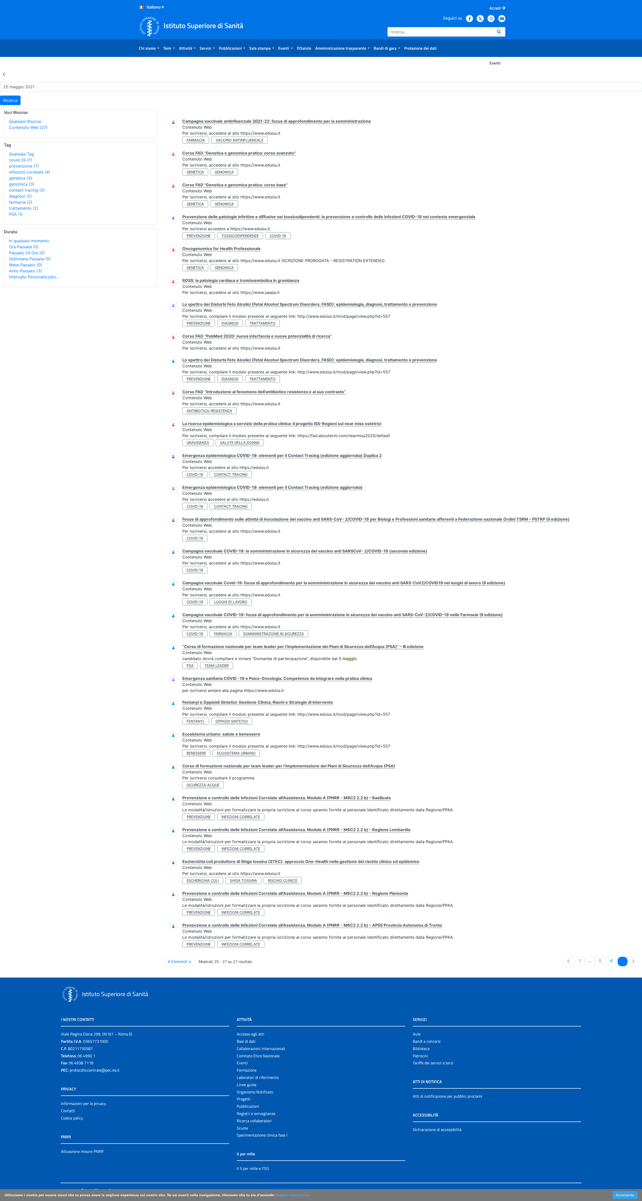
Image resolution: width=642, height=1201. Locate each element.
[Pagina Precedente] (568, 961)
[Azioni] (141, 7)
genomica (21, 184)
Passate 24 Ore (27, 252)
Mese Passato (25, 264)
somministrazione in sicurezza (273, 633)
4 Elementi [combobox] (178, 961)
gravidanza (198, 442)
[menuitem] (149, 48)
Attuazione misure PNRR (82, 1151)
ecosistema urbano (236, 753)
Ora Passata (24, 246)
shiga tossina (243, 880)
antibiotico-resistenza (209, 411)
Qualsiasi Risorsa (25, 121)
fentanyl (196, 721)
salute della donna (240, 442)
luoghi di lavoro (230, 602)
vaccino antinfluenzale (239, 140)
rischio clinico (282, 880)
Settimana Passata (30, 258)
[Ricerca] (499, 32)
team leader (216, 665)
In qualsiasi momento (29, 240)
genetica (20, 178)
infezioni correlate (29, 172)
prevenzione (24, 166)
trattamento (23, 208)
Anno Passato (25, 270)
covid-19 (20, 160)
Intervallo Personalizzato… (34, 276)
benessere (196, 753)
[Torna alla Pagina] (4, 74)
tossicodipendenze (240, 235)
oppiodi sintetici (231, 721)
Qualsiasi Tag (21, 153)
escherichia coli (203, 880)
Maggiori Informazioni (292, 1195)
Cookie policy (72, 1118)
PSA (16, 214)
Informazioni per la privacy (83, 1103)
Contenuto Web (28, 127)
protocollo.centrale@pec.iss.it (95, 1070)
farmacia (20, 202)
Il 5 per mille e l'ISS (253, 1168)
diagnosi (20, 196)
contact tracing (27, 190)
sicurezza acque (203, 785)
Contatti (68, 1111)
